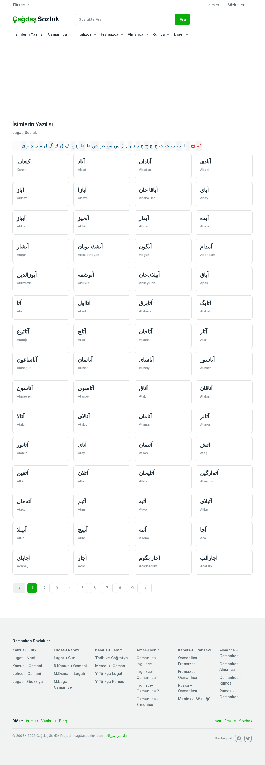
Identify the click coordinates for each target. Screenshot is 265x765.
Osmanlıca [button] (57, 34)
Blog (63, 721)
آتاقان (206, 388)
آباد (81, 161)
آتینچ (83, 529)
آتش (205, 445)
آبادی (205, 161)
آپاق (204, 274)
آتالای (84, 416)
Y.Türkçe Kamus (109, 681)
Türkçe (18, 5)
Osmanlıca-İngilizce (147, 661)
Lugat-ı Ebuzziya (27, 681)
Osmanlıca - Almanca (230, 666)
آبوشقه (86, 274)
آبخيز (83, 218)
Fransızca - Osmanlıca (188, 674)
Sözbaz (246, 721)
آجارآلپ (209, 558)
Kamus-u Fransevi (194, 650)
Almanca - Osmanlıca (229, 653)
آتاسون (25, 388)
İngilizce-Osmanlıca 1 (147, 674)
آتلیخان (146, 473)
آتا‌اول (84, 303)
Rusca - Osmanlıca (187, 688)
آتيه (142, 501)
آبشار (23, 246)
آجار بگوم (149, 558)
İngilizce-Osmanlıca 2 (148, 688)
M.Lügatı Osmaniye (63, 684)
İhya (217, 721)
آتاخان (145, 331)
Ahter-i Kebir (148, 650)
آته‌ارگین (209, 473)
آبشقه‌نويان (90, 246)
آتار (203, 331)
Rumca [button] (159, 34)
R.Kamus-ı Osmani (70, 666)
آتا (19, 303)
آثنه (142, 529)
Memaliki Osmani (110, 666)
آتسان (145, 445)
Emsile (230, 721)
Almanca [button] (135, 34)
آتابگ (205, 303)
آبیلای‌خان (149, 274)
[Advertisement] (132, 78)
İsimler (213, 5)
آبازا (82, 190)
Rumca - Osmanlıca (229, 694)
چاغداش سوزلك (116, 736)
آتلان (83, 473)
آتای (82, 445)
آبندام (206, 246)
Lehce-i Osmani (26, 673)
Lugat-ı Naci (23, 658)
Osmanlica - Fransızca (189, 661)
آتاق (143, 388)
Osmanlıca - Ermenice (148, 702)
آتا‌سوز (207, 359)
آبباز (21, 218)
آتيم (82, 501)
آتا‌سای (146, 359)
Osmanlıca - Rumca (230, 680)
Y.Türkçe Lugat (108, 673)
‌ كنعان (23, 161)
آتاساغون (27, 359)
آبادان (145, 161)
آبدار (144, 218)
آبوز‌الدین (27, 274)
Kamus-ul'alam (108, 650)
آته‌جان (24, 501)
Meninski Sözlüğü (194, 699)
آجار (82, 558)
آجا (203, 529)
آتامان (145, 416)
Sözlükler (235, 5)
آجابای (24, 558)
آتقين (22, 473)
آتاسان (85, 359)
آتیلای (206, 501)
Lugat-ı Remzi (66, 650)
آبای (204, 190)
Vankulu (48, 721)
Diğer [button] (179, 34)
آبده (204, 218)
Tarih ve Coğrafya (111, 658)
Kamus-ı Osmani (27, 666)
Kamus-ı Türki (25, 650)
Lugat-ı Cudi (65, 658)
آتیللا (22, 529)
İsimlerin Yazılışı (29, 34)
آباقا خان (148, 190)
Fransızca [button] (110, 34)
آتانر (204, 416)
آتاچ (82, 331)
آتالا (21, 416)
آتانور (22, 445)
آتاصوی (86, 388)
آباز (20, 190)
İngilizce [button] (84, 34)
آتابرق (145, 303)
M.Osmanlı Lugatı (69, 673)
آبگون (145, 246)
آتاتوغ (23, 331)
